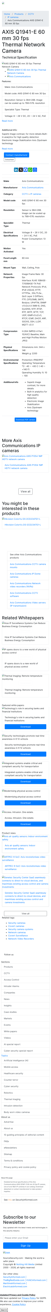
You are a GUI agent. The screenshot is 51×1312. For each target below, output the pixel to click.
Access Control (11, 979)
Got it (4, 1310)
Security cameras (16, 923)
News (6, 999)
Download (25, 630)
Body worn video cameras (17, 1112)
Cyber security (11, 1086)
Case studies (10, 1012)
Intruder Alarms (11, 986)
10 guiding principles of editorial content (24, 1134)
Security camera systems (20, 929)
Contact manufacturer (16, 155)
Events (7, 1025)
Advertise (8, 1122)
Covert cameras (16, 926)
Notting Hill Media (25, 1264)
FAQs (6, 1141)
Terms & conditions (13, 1160)
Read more (7, 121)
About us (8, 1128)
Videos (7, 1037)
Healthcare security (13, 1073)
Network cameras (17, 932)
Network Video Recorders (21, 938)
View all (25, 491)
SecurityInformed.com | (14, 1277)
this (10, 1199)
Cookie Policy (19, 1304)
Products (8, 966)
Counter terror (11, 1080)
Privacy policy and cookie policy (20, 1167)
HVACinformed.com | (36, 1280)
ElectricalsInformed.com (15, 1286)
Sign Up (25, 1245)
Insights (8, 1005)
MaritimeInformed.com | (15, 1283)
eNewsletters (10, 1147)
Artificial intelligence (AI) (16, 1060)
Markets (8, 1018)
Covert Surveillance (18, 935)
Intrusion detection (13, 1105)
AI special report (12, 1044)
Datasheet (9, 159)
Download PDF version (25, 419)
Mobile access (11, 1067)
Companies (9, 992)
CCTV (7, 973)
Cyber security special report (18, 1050)
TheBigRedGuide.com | (14, 1280)
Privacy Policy (29, 1298)
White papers (10, 1031)
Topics (4, 1055)
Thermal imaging (12, 1099)
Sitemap (8, 1154)
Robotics (8, 1092)
